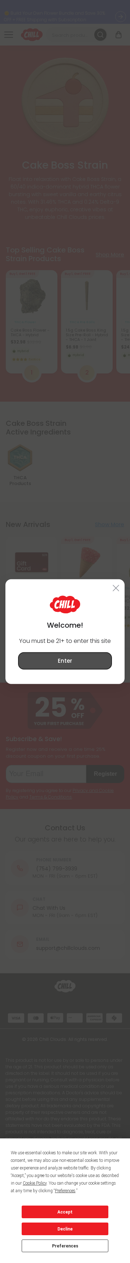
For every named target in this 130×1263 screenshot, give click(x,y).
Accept (65, 1212)
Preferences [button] (65, 1190)
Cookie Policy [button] (35, 1183)
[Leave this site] (116, 587)
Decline (65, 1229)
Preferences (65, 1246)
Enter (65, 660)
